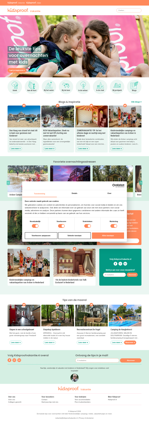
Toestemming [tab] (39, 193)
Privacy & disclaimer (86, 418)
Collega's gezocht (14, 402)
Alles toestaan (108, 236)
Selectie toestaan (75, 236)
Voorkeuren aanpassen (41, 236)
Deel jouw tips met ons (50, 402)
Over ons (11, 399)
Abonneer (132, 275)
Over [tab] (109, 193)
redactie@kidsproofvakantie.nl (66, 418)
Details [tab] (74, 193)
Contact (44, 399)
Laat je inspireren (16, 70)
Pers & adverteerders (82, 402)
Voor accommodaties (82, 399)
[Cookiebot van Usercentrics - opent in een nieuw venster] (114, 185)
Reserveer (129, 342)
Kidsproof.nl (112, 399)
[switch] (61, 226)
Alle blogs (136, 102)
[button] (8, 183)
